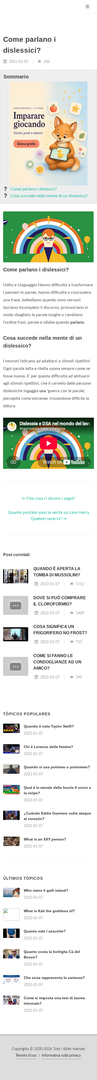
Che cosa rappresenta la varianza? (54, 978)
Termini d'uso (26, 1055)
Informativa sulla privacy (61, 1055)
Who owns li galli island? (46, 890)
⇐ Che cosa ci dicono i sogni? (48, 498)
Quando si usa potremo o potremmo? (57, 767)
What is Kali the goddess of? (49, 911)
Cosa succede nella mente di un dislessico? (49, 196)
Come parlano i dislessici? (34, 189)
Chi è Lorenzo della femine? (48, 747)
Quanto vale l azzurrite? (45, 931)
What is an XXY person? (45, 839)
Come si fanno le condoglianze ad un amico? (57, 662)
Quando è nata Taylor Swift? (49, 726)
